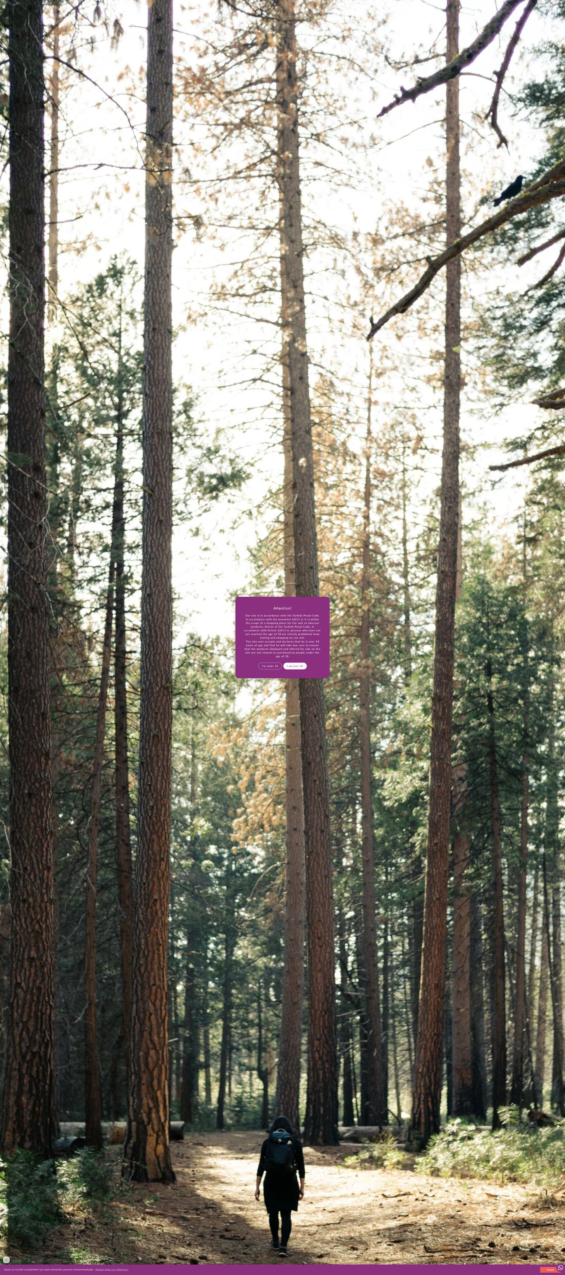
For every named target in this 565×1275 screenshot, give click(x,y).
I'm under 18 (270, 665)
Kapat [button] (550, 1270)
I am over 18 (295, 665)
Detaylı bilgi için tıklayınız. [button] (112, 1269)
